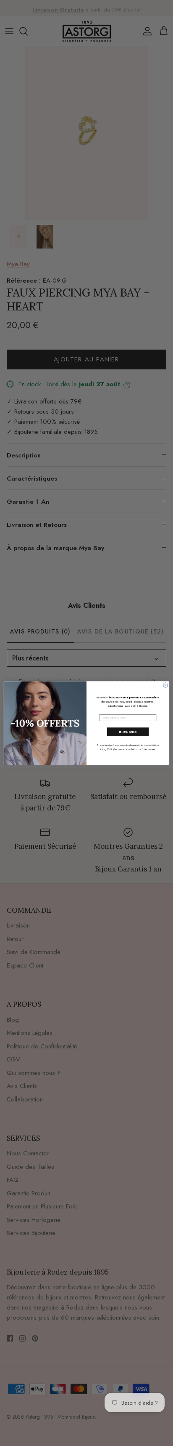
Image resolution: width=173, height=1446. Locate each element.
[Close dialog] (165, 684)
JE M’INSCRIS (127, 732)
